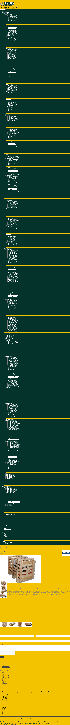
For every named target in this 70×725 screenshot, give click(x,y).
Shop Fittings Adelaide (10, 474)
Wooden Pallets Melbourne (13, 224)
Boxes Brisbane (9, 25)
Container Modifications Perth (13, 455)
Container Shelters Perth (12, 457)
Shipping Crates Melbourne (13, 94)
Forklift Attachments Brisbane (13, 125)
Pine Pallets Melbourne (12, 222)
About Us (3, 541)
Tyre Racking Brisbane (12, 279)
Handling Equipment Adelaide (11, 148)
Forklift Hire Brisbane (12, 123)
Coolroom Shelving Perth (12, 391)
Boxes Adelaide (9, 14)
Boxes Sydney (8, 59)
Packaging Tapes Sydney (12, 189)
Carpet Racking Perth (12, 301)
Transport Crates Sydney (12, 111)
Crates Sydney (8, 106)
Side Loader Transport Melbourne (14, 502)
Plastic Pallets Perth (11, 229)
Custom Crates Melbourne (12, 92)
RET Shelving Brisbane (12, 366)
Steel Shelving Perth (11, 401)
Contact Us (4, 544)
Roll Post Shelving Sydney (12, 414)
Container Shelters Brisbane (13, 436)
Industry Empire (5, 697)
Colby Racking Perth (11, 302)
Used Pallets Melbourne (12, 223)
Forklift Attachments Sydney (13, 145)
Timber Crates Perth (12, 103)
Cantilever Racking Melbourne (13, 283)
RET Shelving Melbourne (12, 382)
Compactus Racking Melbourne (13, 286)
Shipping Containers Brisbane (11, 430)
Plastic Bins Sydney (11, 66)
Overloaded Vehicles (5, 702)
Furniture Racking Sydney (12, 323)
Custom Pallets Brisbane (12, 209)
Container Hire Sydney (12, 464)
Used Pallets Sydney (11, 240)
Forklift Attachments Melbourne (13, 132)
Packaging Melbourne (10, 167)
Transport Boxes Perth (12, 57)
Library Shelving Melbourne (13, 378)
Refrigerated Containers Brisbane (14, 440)
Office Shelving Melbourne (12, 380)
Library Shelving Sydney (12, 409)
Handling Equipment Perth (10, 151)
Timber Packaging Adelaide (13, 156)
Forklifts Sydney (9, 141)
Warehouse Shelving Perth (13, 402)
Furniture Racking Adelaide (12, 256)
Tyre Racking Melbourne (12, 296)
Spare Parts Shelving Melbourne (13, 384)
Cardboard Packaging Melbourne (14, 168)
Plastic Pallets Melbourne (12, 221)
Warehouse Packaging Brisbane (13, 165)
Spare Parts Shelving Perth (13, 400)
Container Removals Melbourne (13, 447)
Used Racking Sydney (12, 330)
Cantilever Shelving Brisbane (13, 358)
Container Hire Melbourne (12, 443)
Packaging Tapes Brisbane (13, 163)
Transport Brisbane (9, 495)
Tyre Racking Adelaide (12, 262)
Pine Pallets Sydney (11, 238)
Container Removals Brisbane (13, 437)
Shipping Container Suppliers (9, 419)
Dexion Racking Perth (12, 304)
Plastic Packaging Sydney (12, 188)
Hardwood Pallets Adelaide (13, 203)
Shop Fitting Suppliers (8, 473)
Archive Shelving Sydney (12, 404)
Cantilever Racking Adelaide (13, 250)
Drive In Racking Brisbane (12, 272)
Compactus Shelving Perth (12, 390)
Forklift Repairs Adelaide (12, 118)
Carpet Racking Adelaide (12, 251)
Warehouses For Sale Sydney (11, 539)
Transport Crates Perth (12, 104)
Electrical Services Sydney (10, 514)
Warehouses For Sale (8, 538)
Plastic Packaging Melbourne (13, 171)
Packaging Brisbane (9, 158)
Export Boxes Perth (11, 51)
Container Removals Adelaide (13, 425)
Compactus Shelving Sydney (13, 406)
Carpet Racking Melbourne (12, 284)
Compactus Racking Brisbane (13, 270)
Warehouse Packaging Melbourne (14, 174)
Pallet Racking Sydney (10, 316)
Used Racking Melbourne (12, 297)
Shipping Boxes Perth (12, 54)
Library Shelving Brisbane (12, 362)
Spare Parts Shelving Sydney (13, 415)
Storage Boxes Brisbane (12, 33)
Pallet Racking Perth (9, 299)
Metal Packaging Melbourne (13, 169)
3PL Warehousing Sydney (10, 511)
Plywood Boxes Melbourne (13, 41)
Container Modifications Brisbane (14, 433)
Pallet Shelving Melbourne (12, 381)
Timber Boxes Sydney (12, 72)
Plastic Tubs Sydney (11, 65)
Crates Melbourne (9, 91)
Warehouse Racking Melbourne (13, 298)
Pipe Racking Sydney (11, 325)
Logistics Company (5, 698)
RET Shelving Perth (11, 397)
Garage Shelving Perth (12, 392)
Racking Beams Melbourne (13, 293)
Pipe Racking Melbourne (12, 292)
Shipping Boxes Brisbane (12, 32)
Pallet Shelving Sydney (12, 412)
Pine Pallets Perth (11, 230)
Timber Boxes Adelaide (12, 21)
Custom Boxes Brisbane (12, 27)
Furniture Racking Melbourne (13, 289)
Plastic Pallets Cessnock (12, 245)
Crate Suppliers (6, 75)
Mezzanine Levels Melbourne (11, 482)
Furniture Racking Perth (12, 306)
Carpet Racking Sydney (12, 318)
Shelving (5, 528)
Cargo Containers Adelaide (13, 427)
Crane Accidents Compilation (7, 701)
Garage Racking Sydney (12, 324)
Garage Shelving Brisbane (12, 361)
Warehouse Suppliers (6, 12)
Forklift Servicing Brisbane (12, 126)
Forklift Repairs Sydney (12, 144)
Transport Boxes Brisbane (13, 35)
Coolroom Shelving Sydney (12, 407)
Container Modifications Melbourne (14, 444)
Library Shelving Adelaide (12, 346)
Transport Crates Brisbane (13, 89)
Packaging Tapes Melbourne (13, 172)
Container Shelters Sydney (12, 467)
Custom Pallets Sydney (12, 235)
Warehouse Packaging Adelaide (13, 157)
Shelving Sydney (9, 403)
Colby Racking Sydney (12, 319)
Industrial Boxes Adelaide (12, 17)
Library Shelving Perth (12, 393)
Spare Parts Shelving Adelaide (13, 352)
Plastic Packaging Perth (12, 179)
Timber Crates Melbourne (12, 95)
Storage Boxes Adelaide (12, 20)
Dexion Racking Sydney (12, 321)
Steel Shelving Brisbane (12, 369)
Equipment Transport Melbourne (14, 500)
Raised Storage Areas (8, 526)
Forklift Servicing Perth (12, 139)
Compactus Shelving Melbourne (13, 375)
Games (5, 536)
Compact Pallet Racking (6, 700)
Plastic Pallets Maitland (12, 246)
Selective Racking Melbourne (13, 295)
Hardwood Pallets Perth (12, 228)
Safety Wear (6, 527)
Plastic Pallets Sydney (12, 239)
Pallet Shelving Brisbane (12, 365)
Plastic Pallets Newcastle (12, 244)
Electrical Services (7, 513)
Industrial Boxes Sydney (12, 63)
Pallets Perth (8, 225)
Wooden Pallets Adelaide (12, 207)
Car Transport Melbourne (12, 498)
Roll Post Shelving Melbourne (13, 383)
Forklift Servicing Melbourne (13, 133)
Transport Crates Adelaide (13, 81)
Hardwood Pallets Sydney (12, 237)
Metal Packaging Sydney (12, 186)
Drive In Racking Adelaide (12, 255)
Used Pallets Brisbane (12, 214)
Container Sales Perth (12, 453)
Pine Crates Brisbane (12, 86)
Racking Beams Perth (12, 309)
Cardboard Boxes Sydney (12, 60)
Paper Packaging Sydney (12, 187)
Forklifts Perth (8, 134)
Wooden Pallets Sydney (12, 241)
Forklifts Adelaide (9, 115)
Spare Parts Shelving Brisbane (13, 368)
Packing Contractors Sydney (11, 492)
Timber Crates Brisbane (12, 88)
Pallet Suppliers (7, 199)
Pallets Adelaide (9, 200)
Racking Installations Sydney (13, 327)
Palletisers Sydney (9, 197)
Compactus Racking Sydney (13, 320)
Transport (6, 493)
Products (3, 712)
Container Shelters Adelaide (13, 426)
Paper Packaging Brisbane (12, 161)
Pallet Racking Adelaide (10, 249)
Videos (5, 535)
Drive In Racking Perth (12, 305)
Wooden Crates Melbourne (13, 97)
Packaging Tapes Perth (12, 180)
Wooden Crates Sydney (12, 112)
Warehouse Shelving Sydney (13, 417)
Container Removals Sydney (13, 468)
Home (3, 11)
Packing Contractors (7, 487)
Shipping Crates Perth (12, 102)
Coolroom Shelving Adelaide (13, 344)
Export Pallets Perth (11, 227)
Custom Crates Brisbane (12, 85)
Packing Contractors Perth (10, 491)
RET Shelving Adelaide (12, 350)
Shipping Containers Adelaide (11, 420)
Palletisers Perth (9, 196)
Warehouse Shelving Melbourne (13, 386)
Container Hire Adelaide (12, 422)
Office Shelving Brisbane (12, 364)
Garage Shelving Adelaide (12, 345)
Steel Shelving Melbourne (12, 385)
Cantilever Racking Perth (12, 300)
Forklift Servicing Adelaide (12, 120)
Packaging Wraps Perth (12, 181)
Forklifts (5, 518)
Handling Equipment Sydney (11, 152)
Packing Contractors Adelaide (11, 488)
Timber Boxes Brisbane (12, 34)
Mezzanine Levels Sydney (10, 484)
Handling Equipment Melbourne (11, 150)
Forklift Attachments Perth (13, 138)
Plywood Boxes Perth (12, 53)
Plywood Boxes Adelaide (12, 18)
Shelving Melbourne (9, 372)
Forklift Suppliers (7, 114)
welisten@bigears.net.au (9, 8)
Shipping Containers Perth (10, 451)
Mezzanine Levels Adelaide (11, 480)
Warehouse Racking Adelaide (13, 264)
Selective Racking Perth (12, 311)
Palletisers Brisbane (9, 194)
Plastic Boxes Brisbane (12, 30)
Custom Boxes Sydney (12, 61)
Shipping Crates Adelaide (12, 79)
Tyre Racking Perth (11, 312)
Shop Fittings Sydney (9, 478)
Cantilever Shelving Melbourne (13, 374)
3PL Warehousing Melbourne (11, 509)
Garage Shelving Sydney (12, 408)
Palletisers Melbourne (10, 195)
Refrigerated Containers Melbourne (14, 450)
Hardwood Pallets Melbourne (13, 220)
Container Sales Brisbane (12, 431)
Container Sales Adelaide (12, 421)
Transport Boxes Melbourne (13, 45)
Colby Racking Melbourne (12, 285)
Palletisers (4, 678)
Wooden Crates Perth (12, 105)
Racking (5, 525)
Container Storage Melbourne (13, 445)
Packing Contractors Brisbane (11, 489)
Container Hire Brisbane (12, 432)
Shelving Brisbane (9, 356)
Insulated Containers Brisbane (13, 439)
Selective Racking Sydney (12, 328)
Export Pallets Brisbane (12, 210)
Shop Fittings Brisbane (10, 475)
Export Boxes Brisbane (12, 28)
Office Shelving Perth (12, 395)
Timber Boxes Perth (11, 56)
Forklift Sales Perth (11, 135)
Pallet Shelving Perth (11, 396)
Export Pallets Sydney (12, 236)
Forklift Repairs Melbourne (13, 131)
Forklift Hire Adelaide (12, 117)
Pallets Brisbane (9, 208)
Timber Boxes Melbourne (12, 44)
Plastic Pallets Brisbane (12, 212)
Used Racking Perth (11, 313)
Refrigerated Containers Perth (13, 461)
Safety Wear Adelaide (10, 334)
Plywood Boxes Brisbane (12, 31)
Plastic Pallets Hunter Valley (13, 243)
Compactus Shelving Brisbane (13, 359)
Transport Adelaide (9, 494)
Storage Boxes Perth (12, 55)
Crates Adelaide (9, 76)
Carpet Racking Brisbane (12, 268)
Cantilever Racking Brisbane (13, 267)
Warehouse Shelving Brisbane (13, 370)
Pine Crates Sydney (11, 108)
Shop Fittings (6, 530)
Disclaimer (6, 543)
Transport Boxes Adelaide (12, 22)
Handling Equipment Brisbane (11, 149)
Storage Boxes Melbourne (12, 43)
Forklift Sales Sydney (11, 142)
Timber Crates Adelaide (12, 80)
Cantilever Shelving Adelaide (13, 342)
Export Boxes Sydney (12, 62)
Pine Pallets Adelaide (12, 205)
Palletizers (6, 522)
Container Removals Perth (12, 458)
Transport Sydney (9, 505)
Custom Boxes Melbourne (12, 37)
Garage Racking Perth (12, 307)
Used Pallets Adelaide (12, 206)
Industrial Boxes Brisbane (12, 29)
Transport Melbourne (10, 496)
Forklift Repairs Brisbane (12, 124)
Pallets (5, 523)
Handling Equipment (7, 519)
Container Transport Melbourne (13, 499)
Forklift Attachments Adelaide (13, 119)
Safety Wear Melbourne (10, 336)
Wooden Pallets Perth (12, 232)
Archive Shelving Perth (12, 388)
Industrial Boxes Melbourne (13, 39)
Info (4, 533)
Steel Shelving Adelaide (12, 354)
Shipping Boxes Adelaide (12, 19)
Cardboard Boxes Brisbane (13, 26)
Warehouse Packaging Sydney (13, 191)
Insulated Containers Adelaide (13, 428)
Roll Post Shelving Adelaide (13, 351)
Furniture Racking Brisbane (13, 273)
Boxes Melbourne (9, 36)
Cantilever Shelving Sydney (13, 405)
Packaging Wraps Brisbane (13, 164)
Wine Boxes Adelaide (12, 23)
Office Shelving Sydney (12, 411)
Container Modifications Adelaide (14, 423)
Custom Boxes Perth (12, 50)
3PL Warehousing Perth (10, 510)
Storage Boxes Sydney (12, 71)
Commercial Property (6, 537)
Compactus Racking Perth (12, 303)
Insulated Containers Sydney (13, 470)
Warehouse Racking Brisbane (13, 281)
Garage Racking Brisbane (12, 274)
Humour (5, 534)
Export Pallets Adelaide (12, 202)
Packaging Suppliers (7, 154)
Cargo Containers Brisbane (13, 438)
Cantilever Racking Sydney (12, 317)
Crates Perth (8, 99)
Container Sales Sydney (12, 463)
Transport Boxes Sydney (12, 73)
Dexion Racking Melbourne (13, 287)
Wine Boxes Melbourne (12, 46)
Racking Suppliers (7, 248)
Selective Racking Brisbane (13, 278)
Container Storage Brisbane (13, 435)
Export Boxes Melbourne (12, 38)
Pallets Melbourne (9, 217)
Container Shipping (5, 696)
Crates (5, 517)
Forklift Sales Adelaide (12, 116)
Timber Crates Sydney (12, 110)
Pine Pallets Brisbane (12, 213)
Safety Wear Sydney (9, 338)
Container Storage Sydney (12, 466)
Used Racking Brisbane (12, 280)
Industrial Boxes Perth (12, 52)
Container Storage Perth (12, 456)
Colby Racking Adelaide (12, 252)
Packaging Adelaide (9, 155)
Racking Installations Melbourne (13, 294)
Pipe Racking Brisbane (12, 275)
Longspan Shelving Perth (12, 394)
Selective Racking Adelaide (12, 261)
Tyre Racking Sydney (12, 329)
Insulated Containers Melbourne (13, 449)
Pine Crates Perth (11, 101)
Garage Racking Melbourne (13, 290)
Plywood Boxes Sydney (12, 69)
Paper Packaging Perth (12, 178)
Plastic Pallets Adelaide (12, 204)
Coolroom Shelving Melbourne (13, 376)
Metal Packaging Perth (12, 177)
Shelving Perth (8, 387)
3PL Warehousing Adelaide (11, 507)
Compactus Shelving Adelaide (13, 343)
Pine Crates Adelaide (12, 78)
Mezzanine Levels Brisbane (11, 481)
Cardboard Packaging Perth (13, 176)
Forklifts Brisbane (9, 121)
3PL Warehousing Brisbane (11, 508)
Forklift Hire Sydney (11, 143)
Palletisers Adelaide (9, 193)
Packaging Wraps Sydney (12, 190)
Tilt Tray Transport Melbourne (13, 503)
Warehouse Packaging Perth (13, 182)
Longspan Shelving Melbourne (13, 379)
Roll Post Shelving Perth (12, 399)
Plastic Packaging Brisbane (13, 162)
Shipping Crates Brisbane (12, 87)
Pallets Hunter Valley (10, 242)
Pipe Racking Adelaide (12, 258)
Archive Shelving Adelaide (12, 341)
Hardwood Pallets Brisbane (13, 211)
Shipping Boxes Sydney (12, 70)
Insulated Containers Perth (13, 460)
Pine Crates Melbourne (12, 93)
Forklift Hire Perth (11, 136)
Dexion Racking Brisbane (12, 271)
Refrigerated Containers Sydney (14, 471)
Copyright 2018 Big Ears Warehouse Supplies (8, 724)
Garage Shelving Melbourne (13, 377)
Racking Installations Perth (13, 310)
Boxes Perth (8, 48)
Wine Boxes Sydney (11, 74)
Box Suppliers (6, 13)
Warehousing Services (6, 486)
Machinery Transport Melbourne (14, 501)
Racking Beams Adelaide (12, 259)
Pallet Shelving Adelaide (12, 349)
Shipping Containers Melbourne (11, 441)
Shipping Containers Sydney (11, 462)
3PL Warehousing (7, 506)
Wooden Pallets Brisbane (12, 215)
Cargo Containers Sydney (12, 469)
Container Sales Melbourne (13, 442)
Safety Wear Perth (9, 337)
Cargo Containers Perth (12, 459)
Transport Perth (9, 504)
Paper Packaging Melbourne (13, 170)
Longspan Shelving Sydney (12, 410)
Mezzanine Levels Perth (10, 483)
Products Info (4, 515)
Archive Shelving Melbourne (13, 373)
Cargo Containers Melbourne (13, 448)
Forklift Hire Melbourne (12, 130)
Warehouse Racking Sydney (13, 331)
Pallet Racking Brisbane (10, 266)
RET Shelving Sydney (12, 413)
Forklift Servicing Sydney (12, 146)
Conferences (4, 707)
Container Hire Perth (12, 454)
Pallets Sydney (8, 234)
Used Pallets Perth (11, 231)
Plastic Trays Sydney (12, 68)
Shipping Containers (7, 529)
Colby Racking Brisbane (12, 269)
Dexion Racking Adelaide (12, 254)
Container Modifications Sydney (13, 465)
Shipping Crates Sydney (12, 109)
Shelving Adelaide (9, 340)
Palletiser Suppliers (7, 192)
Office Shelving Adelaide (12, 348)
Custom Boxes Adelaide (12, 15)
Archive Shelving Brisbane (12, 357)
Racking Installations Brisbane (13, 277)
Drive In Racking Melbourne (13, 288)
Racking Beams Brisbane (12, 276)
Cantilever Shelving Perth (12, 389)
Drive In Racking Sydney (12, 322)
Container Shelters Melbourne (13, 446)
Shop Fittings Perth (9, 477)
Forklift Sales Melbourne (12, 129)
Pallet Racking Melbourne (10, 282)
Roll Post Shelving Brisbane (13, 367)
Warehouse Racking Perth (12, 314)
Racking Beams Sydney (12, 326)
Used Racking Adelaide (12, 263)
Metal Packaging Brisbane (12, 160)
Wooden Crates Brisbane (12, 90)
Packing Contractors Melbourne (11, 490)
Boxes (5, 516)
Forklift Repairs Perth (12, 137)
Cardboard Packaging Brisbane (13, 159)
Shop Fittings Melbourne (10, 476)
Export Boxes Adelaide (12, 16)
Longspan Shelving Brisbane (13, 363)
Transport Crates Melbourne (13, 96)
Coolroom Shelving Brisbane (13, 360)
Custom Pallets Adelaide (12, 201)
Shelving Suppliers (7, 339)
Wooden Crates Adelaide (12, 82)
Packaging (6, 520)
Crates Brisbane (9, 84)
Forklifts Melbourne (9, 128)
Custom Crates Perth (12, 100)
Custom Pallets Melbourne (13, 218)
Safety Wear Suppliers (8, 333)
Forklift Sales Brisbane (12, 122)
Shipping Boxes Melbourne (13, 42)
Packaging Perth (9, 175)
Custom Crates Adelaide (12, 77)
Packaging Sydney (9, 184)
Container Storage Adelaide (13, 424)
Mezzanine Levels (7, 479)
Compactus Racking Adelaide (13, 253)
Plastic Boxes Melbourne (12, 40)
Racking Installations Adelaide (13, 260)
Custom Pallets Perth (12, 226)
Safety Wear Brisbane (10, 335)
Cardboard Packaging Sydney (13, 185)
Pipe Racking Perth (11, 308)
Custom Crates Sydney (12, 107)
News (3, 532)
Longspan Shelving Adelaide (13, 347)
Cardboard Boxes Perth (12, 49)
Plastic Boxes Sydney (12, 64)
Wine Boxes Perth (11, 58)
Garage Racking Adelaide (12, 257)
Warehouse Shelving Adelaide (13, 355)
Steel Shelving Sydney (12, 416)
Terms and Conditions (8, 542)
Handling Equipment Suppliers (9, 147)
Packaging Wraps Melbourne (13, 173)
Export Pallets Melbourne (12, 219)
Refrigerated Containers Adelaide (14, 429)
